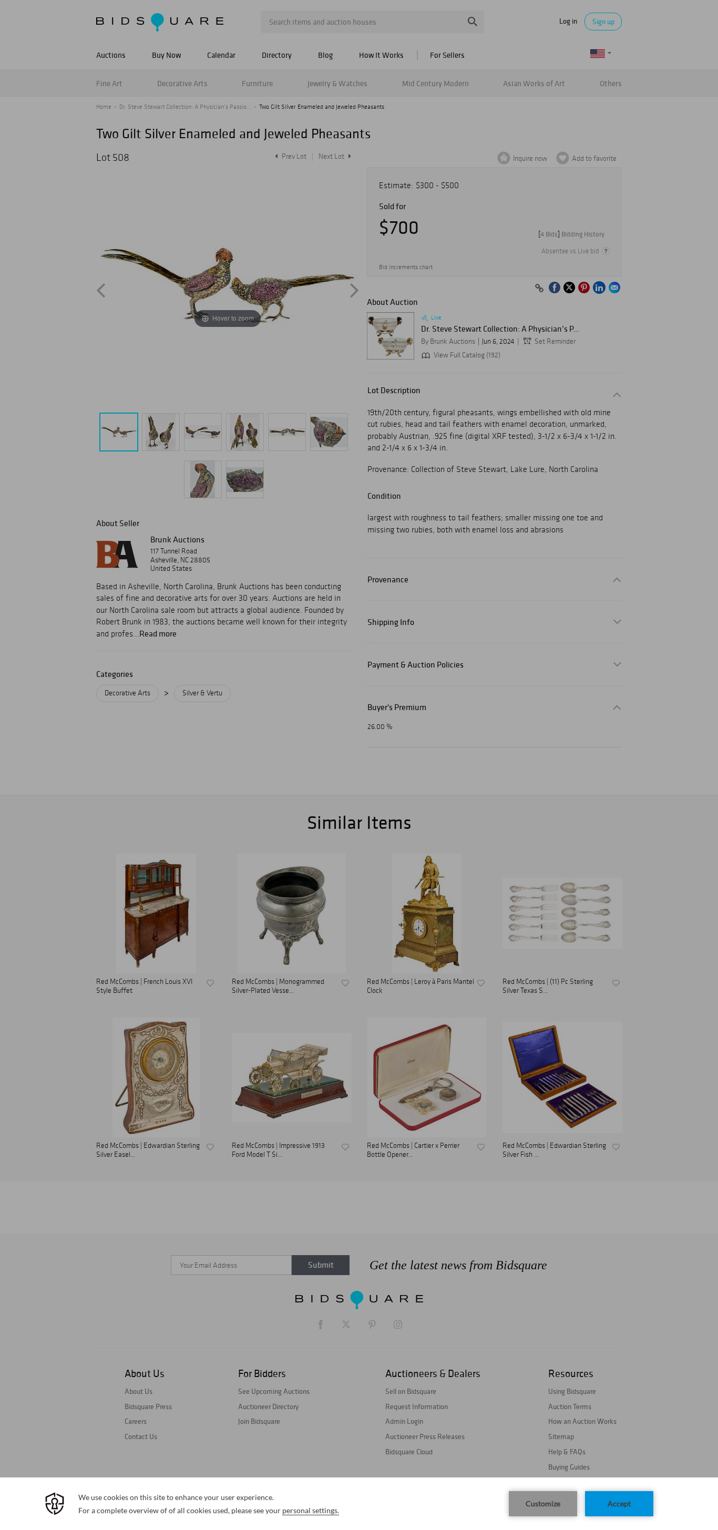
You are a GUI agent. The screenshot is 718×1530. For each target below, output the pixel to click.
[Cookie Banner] (359, 1503)
